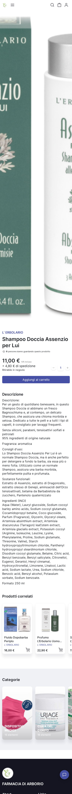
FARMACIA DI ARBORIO (23, 784)
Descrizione (12, 394)
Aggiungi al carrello (36, 379)
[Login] (66, 4)
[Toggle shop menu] (12, 4)
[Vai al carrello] (59, 4)
